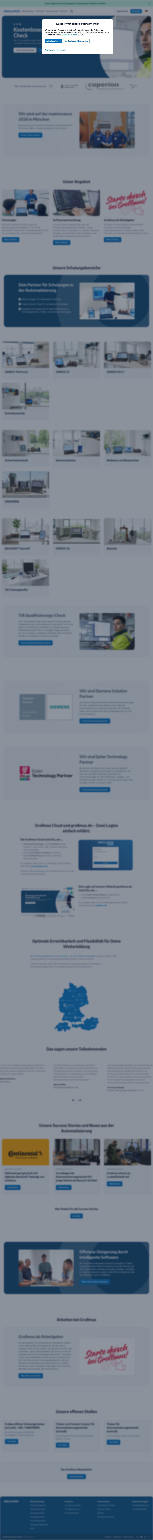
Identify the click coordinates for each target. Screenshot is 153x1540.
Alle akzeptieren (53, 41)
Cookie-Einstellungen (68, 35)
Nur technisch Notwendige (76, 41)
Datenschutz (50, 50)
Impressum (61, 50)
